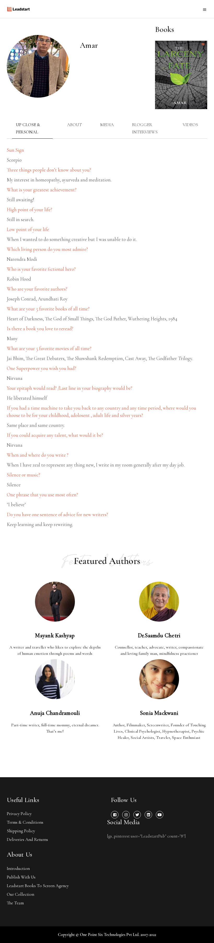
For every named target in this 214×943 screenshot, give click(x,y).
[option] (181, 75)
